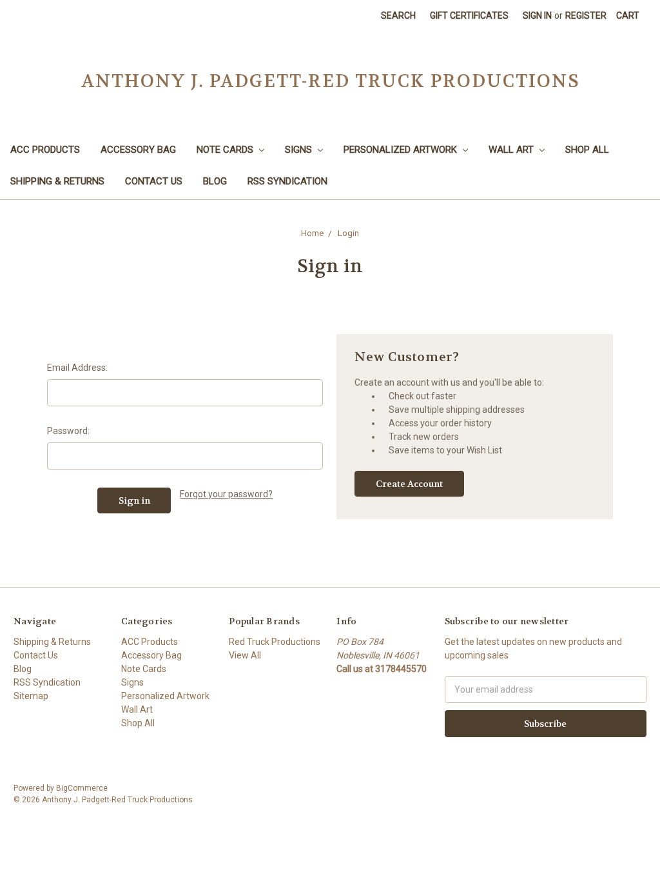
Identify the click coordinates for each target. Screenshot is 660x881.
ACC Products (45, 149)
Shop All (587, 149)
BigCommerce (82, 788)
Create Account (409, 484)
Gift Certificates (469, 15)
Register (586, 15)
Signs (300, 149)
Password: (68, 431)
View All (245, 655)
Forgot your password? (226, 494)
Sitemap (31, 696)
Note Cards (226, 149)
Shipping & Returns (57, 181)
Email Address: (77, 367)
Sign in (537, 15)
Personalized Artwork (402, 149)
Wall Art (512, 149)
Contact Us (153, 181)
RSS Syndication (287, 181)
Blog (215, 181)
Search (398, 15)
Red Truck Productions (274, 642)
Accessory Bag (138, 149)
